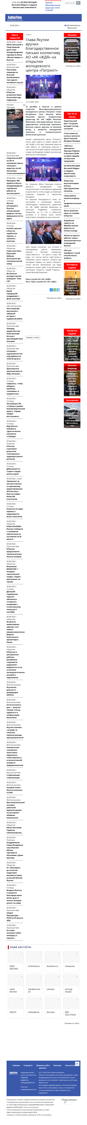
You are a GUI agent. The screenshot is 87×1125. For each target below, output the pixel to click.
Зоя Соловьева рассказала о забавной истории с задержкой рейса (14, 313)
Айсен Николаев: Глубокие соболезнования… (15, 830)
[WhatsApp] (54, 289)
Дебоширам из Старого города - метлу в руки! (14, 471)
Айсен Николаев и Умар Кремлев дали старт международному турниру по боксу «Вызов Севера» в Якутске (15, 52)
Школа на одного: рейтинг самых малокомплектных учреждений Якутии (72, 240)
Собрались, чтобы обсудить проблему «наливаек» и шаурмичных (15, 388)
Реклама (57, 1065)
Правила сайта (43, 1065)
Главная (16, 1065)
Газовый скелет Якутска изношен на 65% (14, 790)
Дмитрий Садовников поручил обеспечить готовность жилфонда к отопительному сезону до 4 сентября (14, 601)
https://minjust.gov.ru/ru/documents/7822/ (22, 1112)
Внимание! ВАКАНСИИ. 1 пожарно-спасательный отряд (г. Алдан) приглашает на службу (14, 574)
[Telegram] (58, 289)
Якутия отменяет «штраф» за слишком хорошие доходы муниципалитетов (15, 732)
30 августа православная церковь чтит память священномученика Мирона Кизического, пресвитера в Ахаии (16, 632)
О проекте (28, 1065)
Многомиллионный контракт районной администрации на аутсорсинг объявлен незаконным (16, 810)
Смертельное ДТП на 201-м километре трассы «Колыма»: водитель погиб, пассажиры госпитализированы (16, 166)
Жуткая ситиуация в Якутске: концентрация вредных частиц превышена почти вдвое (15, 211)
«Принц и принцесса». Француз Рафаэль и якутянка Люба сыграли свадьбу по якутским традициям (72, 153)
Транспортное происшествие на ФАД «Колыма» (14, 371)
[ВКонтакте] (51, 289)
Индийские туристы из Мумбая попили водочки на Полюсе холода (71, 225)
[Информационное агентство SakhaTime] (15, 17)
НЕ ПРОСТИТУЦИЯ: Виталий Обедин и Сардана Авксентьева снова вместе (24, 5)
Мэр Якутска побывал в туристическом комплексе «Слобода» (13, 431)
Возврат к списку (33, 337)
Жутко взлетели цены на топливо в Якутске (71, 213)
